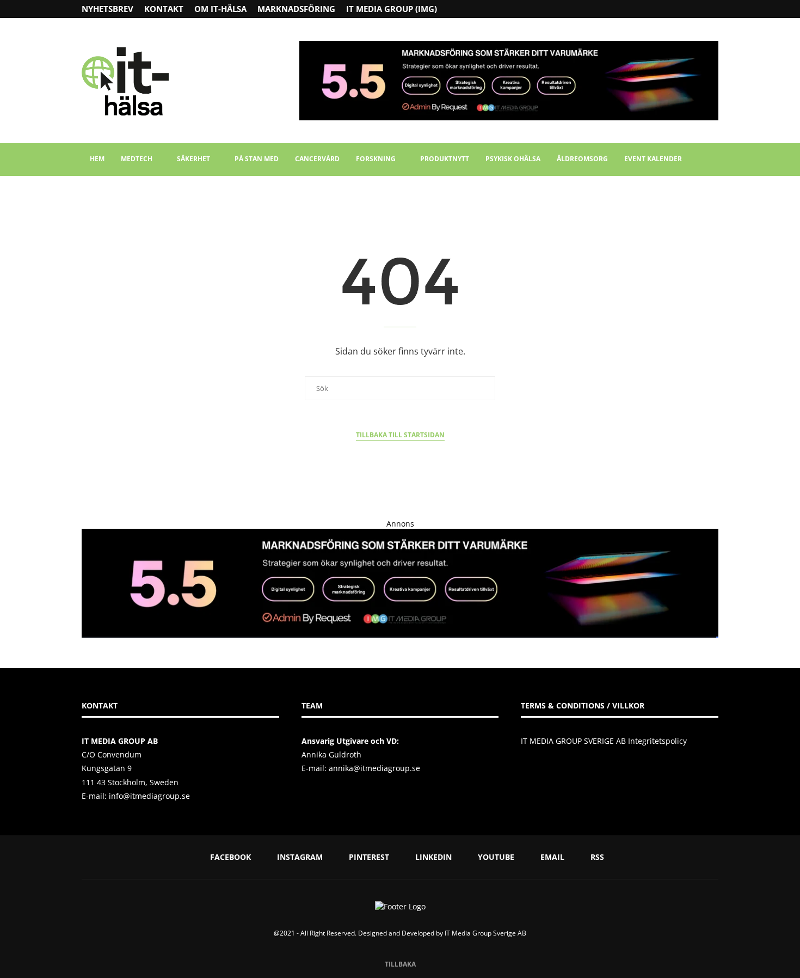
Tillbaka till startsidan (400, 434)
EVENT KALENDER (653, 158)
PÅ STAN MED (257, 158)
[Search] (712, 159)
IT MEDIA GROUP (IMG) (391, 8)
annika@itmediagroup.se (374, 768)
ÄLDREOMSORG (582, 158)
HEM (97, 158)
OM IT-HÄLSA (220, 8)
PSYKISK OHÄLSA (512, 158)
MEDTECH (136, 158)
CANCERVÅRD (317, 158)
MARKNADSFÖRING (296, 8)
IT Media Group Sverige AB (485, 933)
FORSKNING (376, 158)
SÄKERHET (193, 158)
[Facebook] (672, 9)
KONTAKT (163, 8)
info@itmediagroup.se (149, 796)
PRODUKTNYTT (444, 158)
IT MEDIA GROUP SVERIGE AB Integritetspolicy (604, 741)
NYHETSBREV (107, 8)
